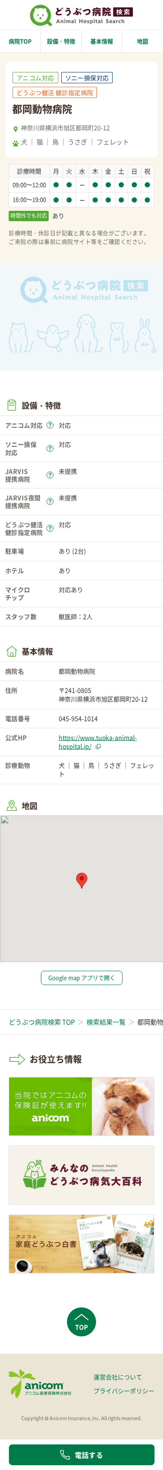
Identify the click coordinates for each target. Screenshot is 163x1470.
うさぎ (77, 142)
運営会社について (117, 1376)
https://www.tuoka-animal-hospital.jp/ (98, 741)
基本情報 (101, 41)
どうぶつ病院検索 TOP (42, 1022)
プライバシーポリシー (123, 1390)
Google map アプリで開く (81, 977)
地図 (142, 41)
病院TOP (20, 41)
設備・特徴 (61, 41)
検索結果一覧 (106, 1022)
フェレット (112, 142)
